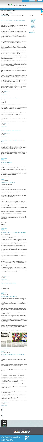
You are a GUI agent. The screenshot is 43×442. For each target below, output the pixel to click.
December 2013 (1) (33, 27)
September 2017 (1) (33, 19)
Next (3, 417)
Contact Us (22, 8)
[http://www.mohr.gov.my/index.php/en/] (22, 431)
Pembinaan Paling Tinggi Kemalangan (9, 296)
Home (2, 8)
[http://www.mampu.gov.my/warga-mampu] (29, 431)
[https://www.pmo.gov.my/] (17, 431)
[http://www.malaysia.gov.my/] (15, 431)
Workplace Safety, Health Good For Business (10, 130)
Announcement (11, 8)
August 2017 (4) (33, 20)
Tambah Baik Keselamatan (6, 162)
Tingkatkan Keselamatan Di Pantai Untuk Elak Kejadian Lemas (13, 140)
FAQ (19, 8)
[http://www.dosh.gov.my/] (24, 431)
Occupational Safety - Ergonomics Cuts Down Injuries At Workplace (13, 355)
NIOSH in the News (32, 32)
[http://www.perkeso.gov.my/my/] (26, 431)
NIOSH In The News (10, 12)
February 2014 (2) (33, 25)
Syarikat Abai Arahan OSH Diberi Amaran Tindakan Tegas (13, 232)
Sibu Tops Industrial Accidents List (8, 283)
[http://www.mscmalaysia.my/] (19, 431)
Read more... (2, 159)
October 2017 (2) (33, 18)
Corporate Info (6, 8)
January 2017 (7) (33, 21)
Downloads (15, 8)
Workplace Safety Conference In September (10, 98)
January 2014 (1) (33, 26)
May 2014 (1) (32, 24)
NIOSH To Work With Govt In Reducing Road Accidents (13, 20)
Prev (3, 407)
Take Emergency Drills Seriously (8, 182)
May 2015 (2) (32, 22)
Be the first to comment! (4, 94)
